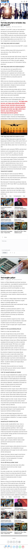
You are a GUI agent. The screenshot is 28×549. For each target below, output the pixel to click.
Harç (6, 196)
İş (6, 496)
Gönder (4, 252)
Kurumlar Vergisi (17, 496)
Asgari (3, 496)
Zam (24, 196)
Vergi (23, 496)
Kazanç (10, 496)
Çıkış (2, 196)
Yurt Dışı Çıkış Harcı (17, 196)
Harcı (10, 196)
